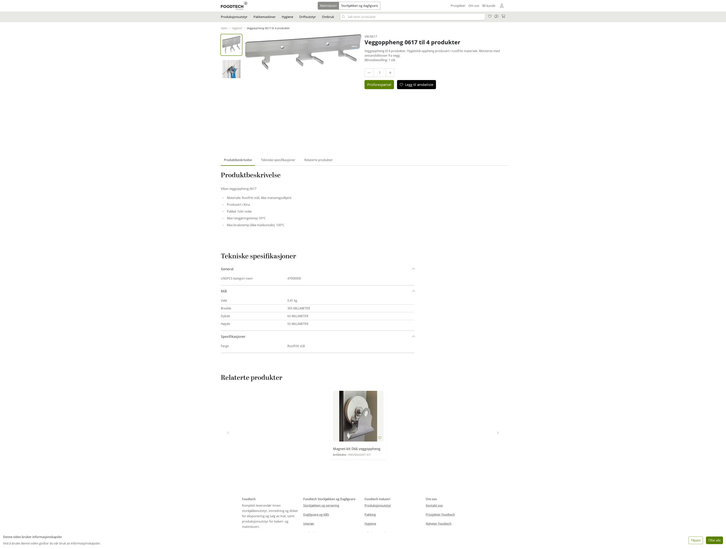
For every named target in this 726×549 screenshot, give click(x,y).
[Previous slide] (228, 433)
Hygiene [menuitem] (287, 17)
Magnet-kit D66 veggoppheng (356, 448)
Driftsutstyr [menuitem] (307, 17)
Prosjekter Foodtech (440, 514)
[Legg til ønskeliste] (380, 438)
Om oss (473, 6)
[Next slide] (497, 433)
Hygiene (370, 524)
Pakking (370, 514)
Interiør (308, 524)
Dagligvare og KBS (316, 514)
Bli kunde (488, 6)
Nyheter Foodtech (438, 524)
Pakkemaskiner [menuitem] (265, 17)
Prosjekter (458, 6)
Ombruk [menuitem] (328, 17)
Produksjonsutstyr (378, 505)
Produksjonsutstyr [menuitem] (234, 17)
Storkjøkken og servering (321, 505)
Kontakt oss (434, 505)
